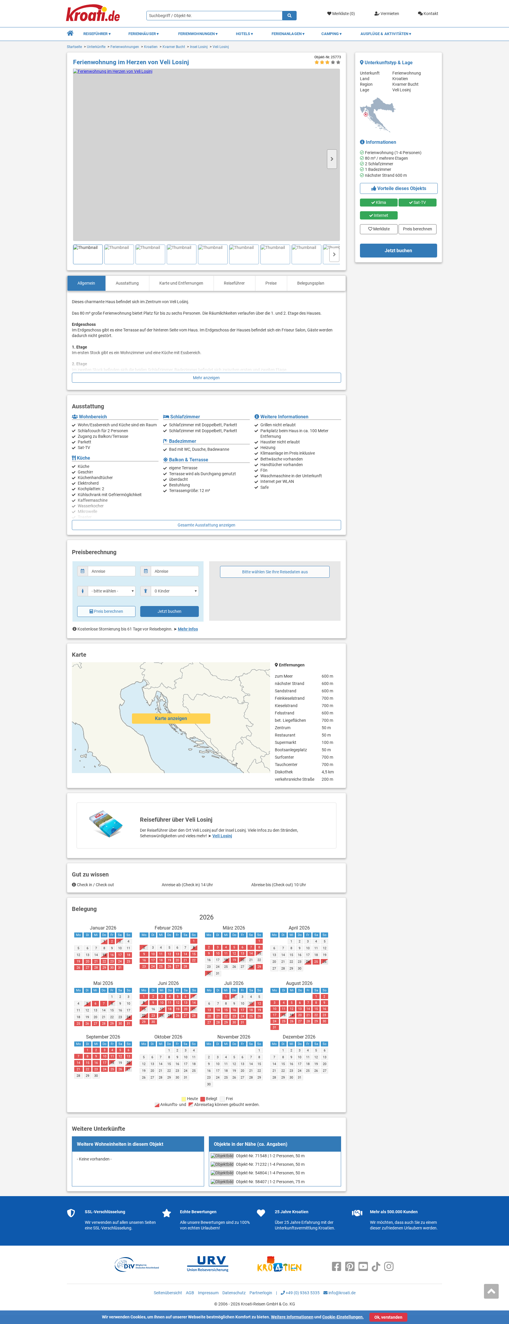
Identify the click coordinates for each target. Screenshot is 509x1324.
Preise (271, 283)
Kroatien (151, 47)
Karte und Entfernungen (181, 283)
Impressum (208, 1292)
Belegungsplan (310, 283)
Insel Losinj (199, 47)
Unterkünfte (96, 47)
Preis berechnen (108, 611)
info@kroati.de (342, 1292)
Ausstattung (127, 283)
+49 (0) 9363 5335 (302, 1292)
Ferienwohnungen (124, 47)
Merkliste (380, 227)
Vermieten (389, 13)
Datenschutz (234, 1292)
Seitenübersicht (168, 1292)
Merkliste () (343, 13)
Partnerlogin (260, 1292)
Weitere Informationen (292, 1317)
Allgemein (86, 283)
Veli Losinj (221, 47)
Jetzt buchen (169, 611)
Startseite (74, 47)
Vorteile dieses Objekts (401, 188)
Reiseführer (234, 283)
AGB (190, 1292)
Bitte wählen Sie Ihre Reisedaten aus (275, 571)
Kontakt (430, 13)
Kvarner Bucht (174, 47)
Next (332, 159)
